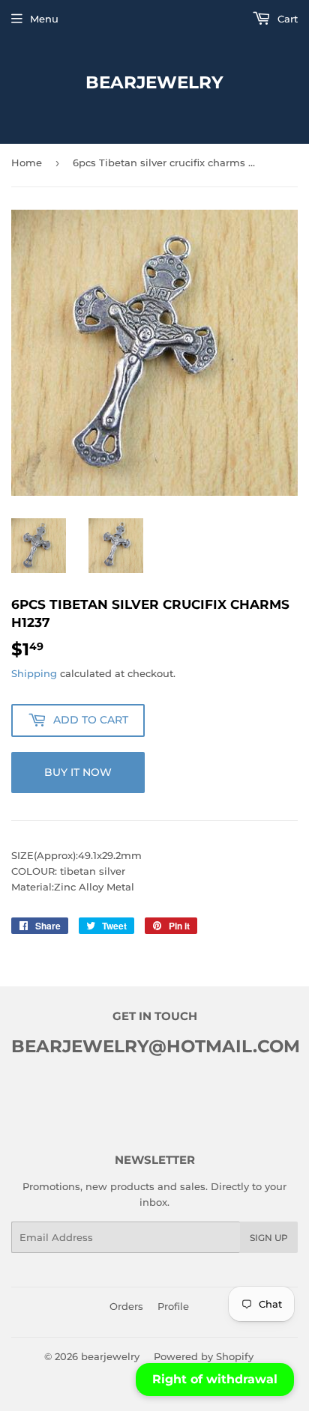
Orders (126, 1306)
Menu (44, 19)
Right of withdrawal (215, 1379)
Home (26, 163)
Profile (173, 1306)
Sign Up (269, 1237)
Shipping (34, 673)
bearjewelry (155, 82)
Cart (286, 19)
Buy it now (78, 772)
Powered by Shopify (204, 1356)
